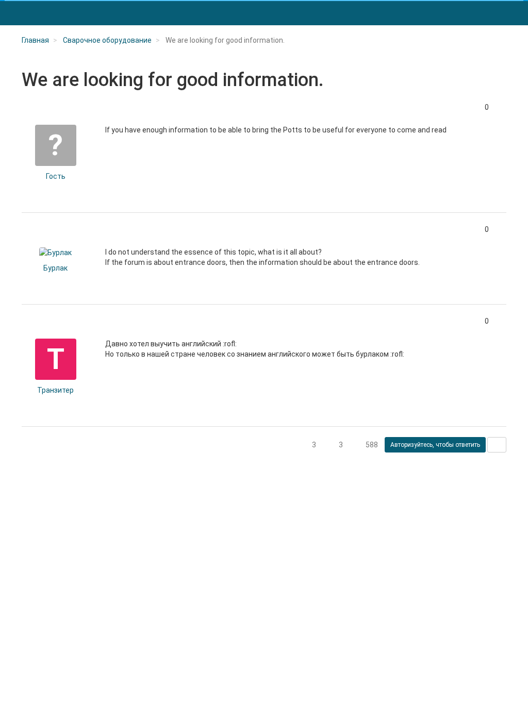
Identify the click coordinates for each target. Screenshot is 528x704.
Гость (55, 176)
